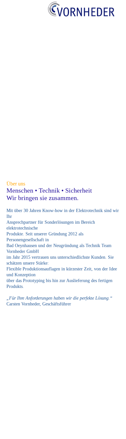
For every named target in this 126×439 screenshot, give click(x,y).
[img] (81, 11)
